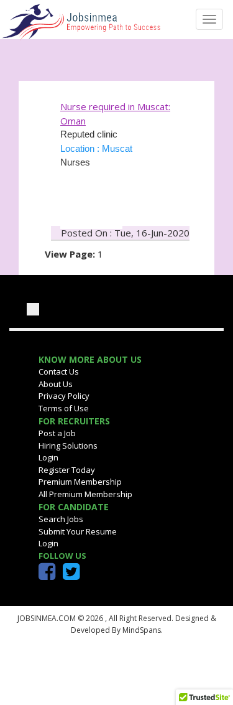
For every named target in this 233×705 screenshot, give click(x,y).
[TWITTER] (71, 575)
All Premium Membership (85, 494)
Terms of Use (64, 408)
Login (48, 457)
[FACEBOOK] (47, 575)
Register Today (67, 469)
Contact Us (59, 371)
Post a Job (57, 433)
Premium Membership (80, 481)
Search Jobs (61, 519)
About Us (56, 384)
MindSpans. (142, 630)
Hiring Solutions (68, 445)
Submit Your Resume (78, 531)
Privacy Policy (64, 395)
